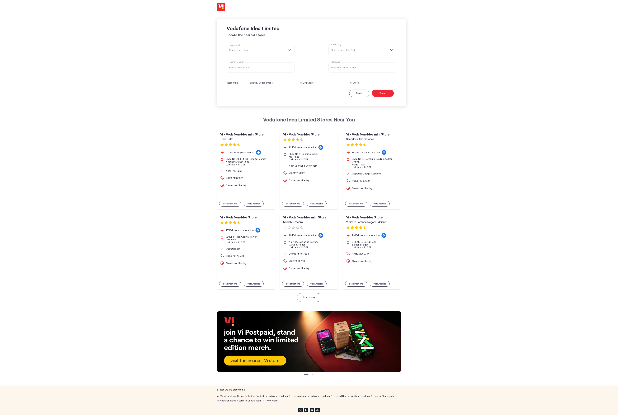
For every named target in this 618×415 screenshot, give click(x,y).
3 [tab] (313, 375)
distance (335, 62)
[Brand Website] (317, 410)
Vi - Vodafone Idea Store (301, 134)
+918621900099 (234, 178)
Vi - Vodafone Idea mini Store (241, 134)
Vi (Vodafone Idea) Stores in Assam (288, 396)
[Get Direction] (258, 152)
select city (336, 44)
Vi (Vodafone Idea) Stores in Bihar (329, 396)
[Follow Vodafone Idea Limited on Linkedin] (306, 410)
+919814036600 (361, 180)
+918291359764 (361, 253)
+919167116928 (297, 173)
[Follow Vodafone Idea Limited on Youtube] (311, 410)
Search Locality (236, 62)
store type (232, 82)
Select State (235, 44)
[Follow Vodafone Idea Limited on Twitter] (300, 410)
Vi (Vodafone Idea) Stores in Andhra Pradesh (241, 396)
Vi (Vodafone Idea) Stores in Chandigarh (372, 396)
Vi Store (354, 82)
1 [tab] (305, 375)
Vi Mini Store (307, 82)
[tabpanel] (309, 341)
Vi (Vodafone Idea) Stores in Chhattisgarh (239, 400)
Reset (359, 93)
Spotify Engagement (261, 82)
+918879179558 (235, 255)
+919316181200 (297, 261)
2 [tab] (310, 375)
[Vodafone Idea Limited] (221, 7)
